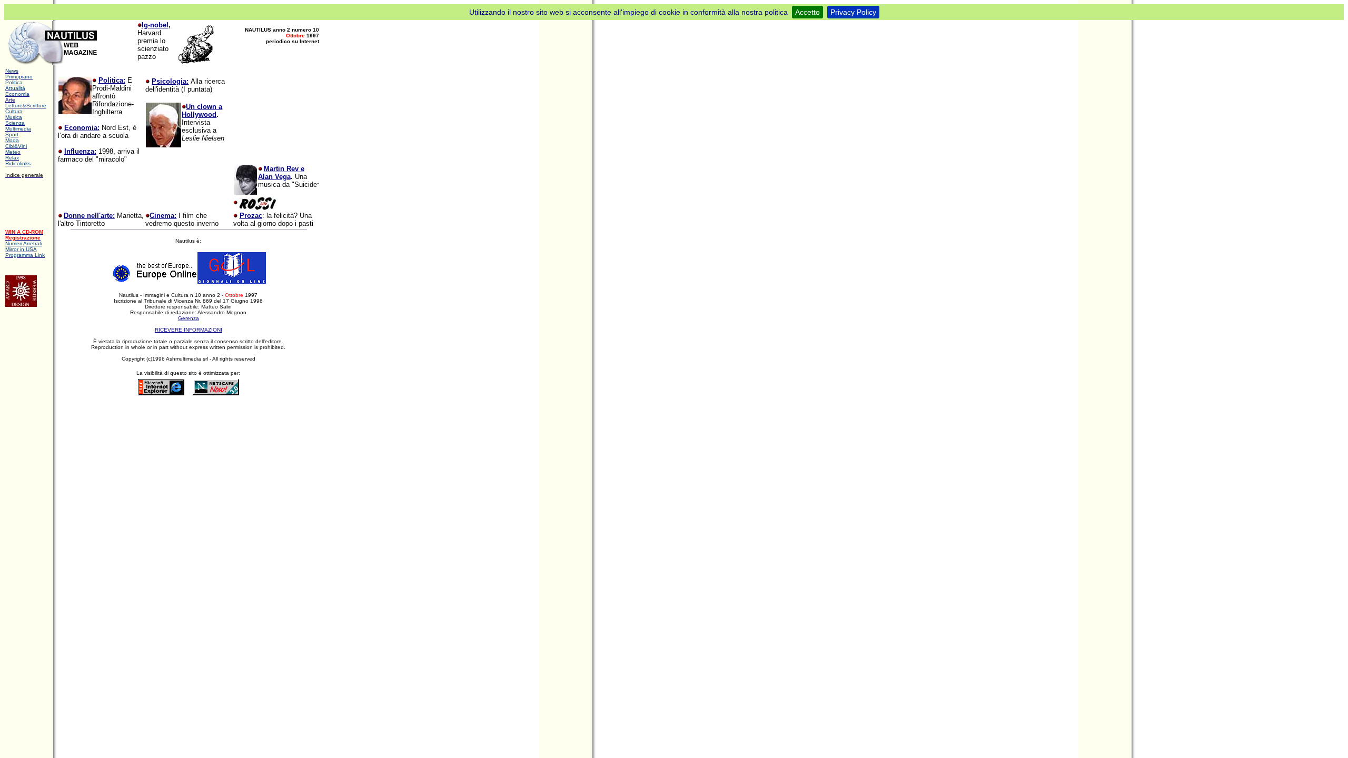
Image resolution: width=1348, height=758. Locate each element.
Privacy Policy (853, 12)
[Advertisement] (192, 415)
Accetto (807, 12)
